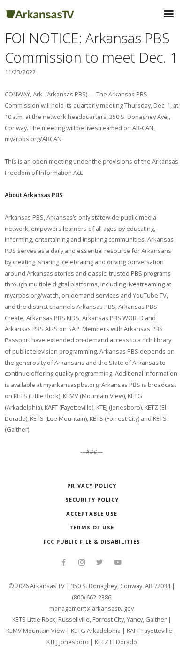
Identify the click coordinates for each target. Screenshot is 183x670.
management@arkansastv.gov (91, 608)
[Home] (40, 12)
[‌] (63, 563)
